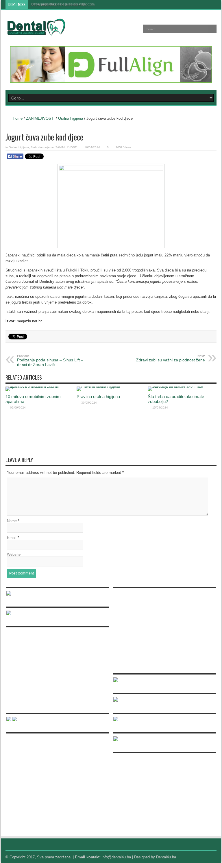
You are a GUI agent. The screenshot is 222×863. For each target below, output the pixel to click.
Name (12, 521)
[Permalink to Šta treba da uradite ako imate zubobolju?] (182, 386)
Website (14, 554)
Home (18, 118)
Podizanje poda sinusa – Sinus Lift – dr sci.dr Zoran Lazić (50, 360)
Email (11, 537)
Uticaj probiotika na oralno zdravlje (58, 4)
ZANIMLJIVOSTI (40, 118)
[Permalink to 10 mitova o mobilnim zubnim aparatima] (39, 386)
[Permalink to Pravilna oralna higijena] (98, 386)
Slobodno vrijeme (42, 147)
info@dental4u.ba (116, 857)
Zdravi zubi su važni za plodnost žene (170, 358)
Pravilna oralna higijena (98, 396)
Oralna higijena (70, 118)
